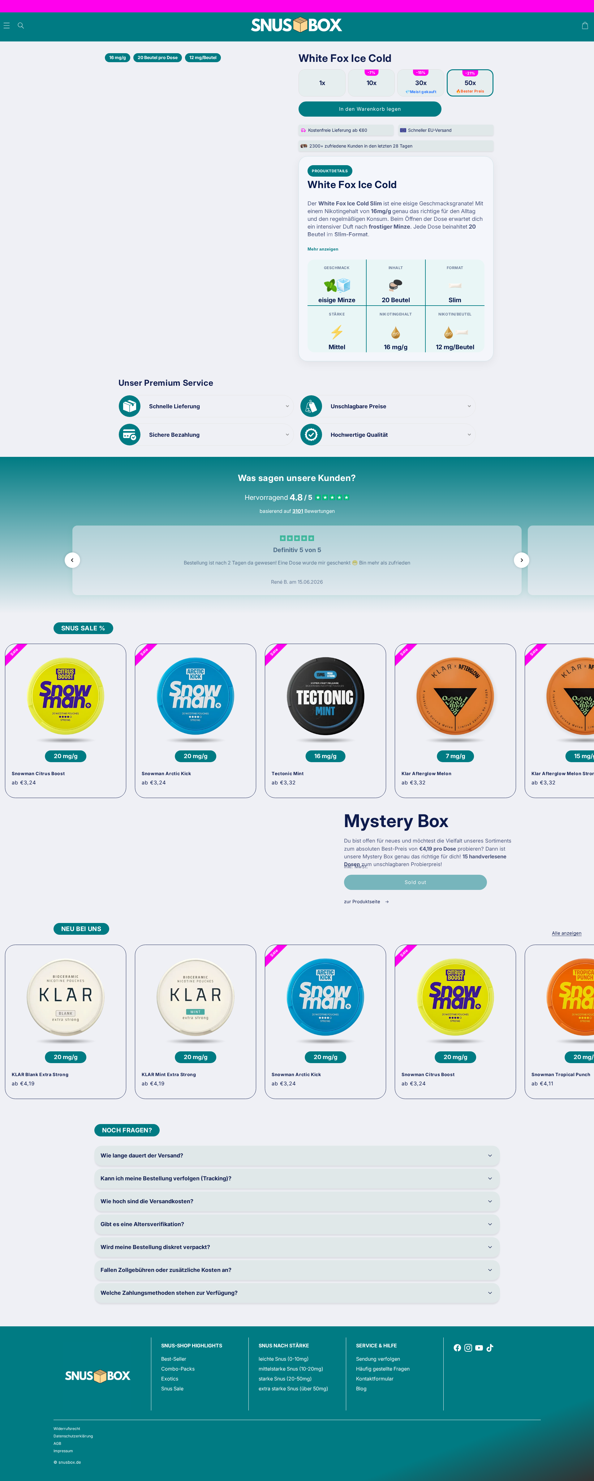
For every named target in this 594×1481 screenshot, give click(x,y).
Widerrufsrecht (67, 1428)
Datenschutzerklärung (73, 1436)
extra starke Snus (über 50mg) (293, 1388)
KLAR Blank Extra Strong (40, 1074)
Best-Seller (173, 1359)
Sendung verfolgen (378, 1359)
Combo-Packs (178, 1369)
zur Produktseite (362, 901)
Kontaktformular (375, 1379)
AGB (57, 1443)
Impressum (63, 1451)
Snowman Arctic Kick (166, 773)
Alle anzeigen (567, 933)
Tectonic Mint (288, 773)
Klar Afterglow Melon (426, 773)
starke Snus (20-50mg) (285, 1379)
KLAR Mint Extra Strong (169, 1074)
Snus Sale (172, 1388)
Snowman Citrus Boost (38, 773)
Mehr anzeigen (323, 249)
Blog (361, 1388)
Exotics (169, 1379)
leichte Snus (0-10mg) (284, 1359)
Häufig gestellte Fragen (383, 1369)
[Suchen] (21, 26)
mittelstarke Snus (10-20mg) (291, 1369)
